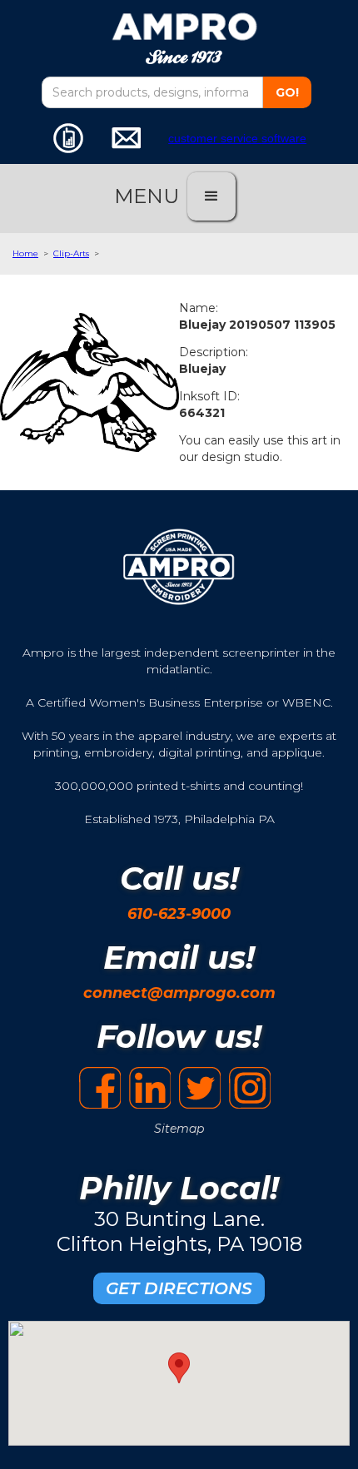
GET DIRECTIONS (179, 1288)
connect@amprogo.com (179, 993)
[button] (211, 196)
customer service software (237, 138)
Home (25, 253)
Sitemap (179, 1128)
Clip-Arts (71, 253)
